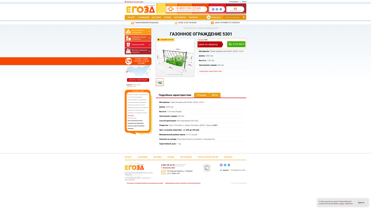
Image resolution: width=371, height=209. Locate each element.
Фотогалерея (180, 17)
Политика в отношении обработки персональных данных (145, 183)
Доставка (156, 17)
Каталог (131, 17)
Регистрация (233, 2)
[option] (138, 109)
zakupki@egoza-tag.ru (235, 10)
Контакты (193, 17)
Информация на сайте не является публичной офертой (182, 183)
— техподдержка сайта (234, 170)
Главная (186, 28)
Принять (361, 203)
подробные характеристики (210, 71)
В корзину (238, 44)
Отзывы (167, 17)
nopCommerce (242, 183)
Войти (244, 2)
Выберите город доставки (135, 2)
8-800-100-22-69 (189, 8)
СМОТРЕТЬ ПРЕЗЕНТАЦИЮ (138, 80)
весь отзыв (131, 115)
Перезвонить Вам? (169, 167)
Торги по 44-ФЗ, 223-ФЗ (208, 157)
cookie (341, 204)
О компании (143, 17)
